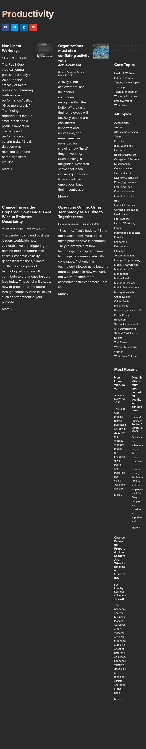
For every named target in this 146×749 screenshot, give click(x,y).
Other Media (121, 301)
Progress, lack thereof (127, 310)
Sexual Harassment (126, 324)
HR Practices (122, 219)
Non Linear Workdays (11, 48)
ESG (116, 200)
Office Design (122, 297)
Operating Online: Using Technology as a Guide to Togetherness (80, 212)
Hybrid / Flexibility (124, 223)
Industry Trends (123, 78)
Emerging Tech (123, 187)
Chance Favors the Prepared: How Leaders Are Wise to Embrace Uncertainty (27, 214)
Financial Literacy (124, 205)
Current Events (123, 173)
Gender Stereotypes (126, 210)
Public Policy (121, 315)
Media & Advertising (126, 265)
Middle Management (126, 287)
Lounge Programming (127, 260)
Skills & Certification (126, 333)
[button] (5, 27)
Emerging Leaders (125, 182)
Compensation (123, 168)
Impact (118, 228)
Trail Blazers (121, 342)
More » (7, 168)
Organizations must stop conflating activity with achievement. (74, 55)
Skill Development (125, 329)
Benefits (119, 141)
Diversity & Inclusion (126, 178)
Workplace (120, 105)
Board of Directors (125, 155)
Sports (118, 338)
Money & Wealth (124, 292)
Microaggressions (125, 283)
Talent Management (126, 92)
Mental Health (122, 278)
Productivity (121, 306)
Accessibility (121, 123)
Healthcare (120, 214)
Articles (118, 127)
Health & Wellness (125, 73)
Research (120, 319)
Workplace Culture (125, 356)
